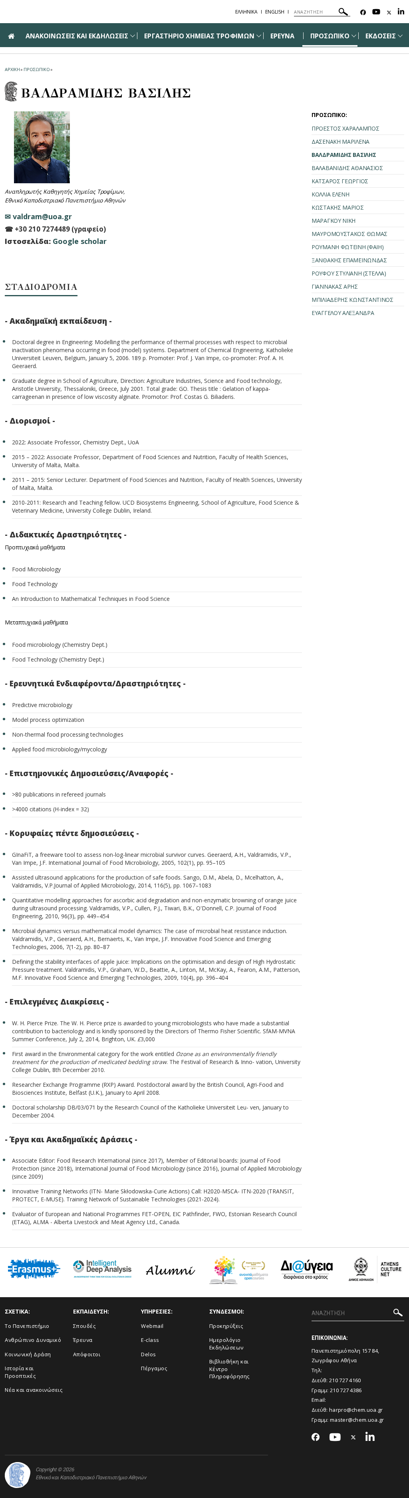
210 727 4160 (345, 1380)
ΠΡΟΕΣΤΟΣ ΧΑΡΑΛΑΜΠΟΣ (345, 128)
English (274, 11)
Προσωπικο (37, 69)
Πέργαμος (154, 1368)
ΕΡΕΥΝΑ (282, 36)
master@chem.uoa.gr (357, 1419)
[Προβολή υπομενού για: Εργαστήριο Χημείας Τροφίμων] (258, 36)
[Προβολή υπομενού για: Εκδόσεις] (400, 36)
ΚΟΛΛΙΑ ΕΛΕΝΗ (330, 194)
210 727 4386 (346, 1390)
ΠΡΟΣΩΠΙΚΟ (329, 36)
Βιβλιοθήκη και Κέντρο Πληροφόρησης (229, 1369)
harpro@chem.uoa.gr (356, 1409)
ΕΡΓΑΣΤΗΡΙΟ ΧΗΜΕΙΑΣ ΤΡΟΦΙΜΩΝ (199, 36)
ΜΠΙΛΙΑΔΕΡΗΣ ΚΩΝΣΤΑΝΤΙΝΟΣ (352, 299)
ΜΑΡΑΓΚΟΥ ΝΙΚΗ (333, 220)
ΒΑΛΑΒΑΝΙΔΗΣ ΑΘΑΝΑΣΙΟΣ (347, 168)
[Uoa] (17, 1475)
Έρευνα (83, 1339)
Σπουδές (84, 1326)
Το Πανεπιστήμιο (27, 1326)
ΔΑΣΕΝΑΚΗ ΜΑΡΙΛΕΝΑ (340, 141)
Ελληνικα (246, 11)
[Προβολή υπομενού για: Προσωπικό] (353, 36)
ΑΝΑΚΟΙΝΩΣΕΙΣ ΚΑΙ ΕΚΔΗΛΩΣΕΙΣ (77, 36)
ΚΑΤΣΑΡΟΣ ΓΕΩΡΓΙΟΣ (340, 181)
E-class (150, 1339)
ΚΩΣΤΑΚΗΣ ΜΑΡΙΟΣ (338, 207)
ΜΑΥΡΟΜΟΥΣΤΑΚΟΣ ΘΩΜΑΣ (349, 234)
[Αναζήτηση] (343, 13)
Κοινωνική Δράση (28, 1354)
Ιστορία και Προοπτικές (20, 1372)
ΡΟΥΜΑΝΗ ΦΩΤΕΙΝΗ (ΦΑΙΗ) (347, 247)
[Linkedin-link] (401, 12)
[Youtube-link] (376, 12)
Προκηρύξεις (226, 1326)
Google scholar (80, 241)
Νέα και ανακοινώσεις (33, 1389)
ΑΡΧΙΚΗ (12, 69)
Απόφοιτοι (87, 1354)
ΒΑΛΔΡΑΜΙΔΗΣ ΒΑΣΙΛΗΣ (344, 155)
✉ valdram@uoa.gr (38, 216)
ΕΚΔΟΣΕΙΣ (380, 36)
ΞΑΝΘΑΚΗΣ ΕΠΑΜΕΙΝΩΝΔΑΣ (349, 260)
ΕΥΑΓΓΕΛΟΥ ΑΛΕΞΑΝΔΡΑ (343, 313)
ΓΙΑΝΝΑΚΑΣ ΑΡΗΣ (335, 286)
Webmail (152, 1326)
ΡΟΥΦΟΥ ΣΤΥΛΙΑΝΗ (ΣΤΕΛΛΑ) (349, 273)
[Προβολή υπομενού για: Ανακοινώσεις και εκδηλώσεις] (132, 36)
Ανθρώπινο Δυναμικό (33, 1339)
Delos (148, 1354)
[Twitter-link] (389, 12)
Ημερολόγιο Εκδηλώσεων (226, 1343)
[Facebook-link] (363, 12)
